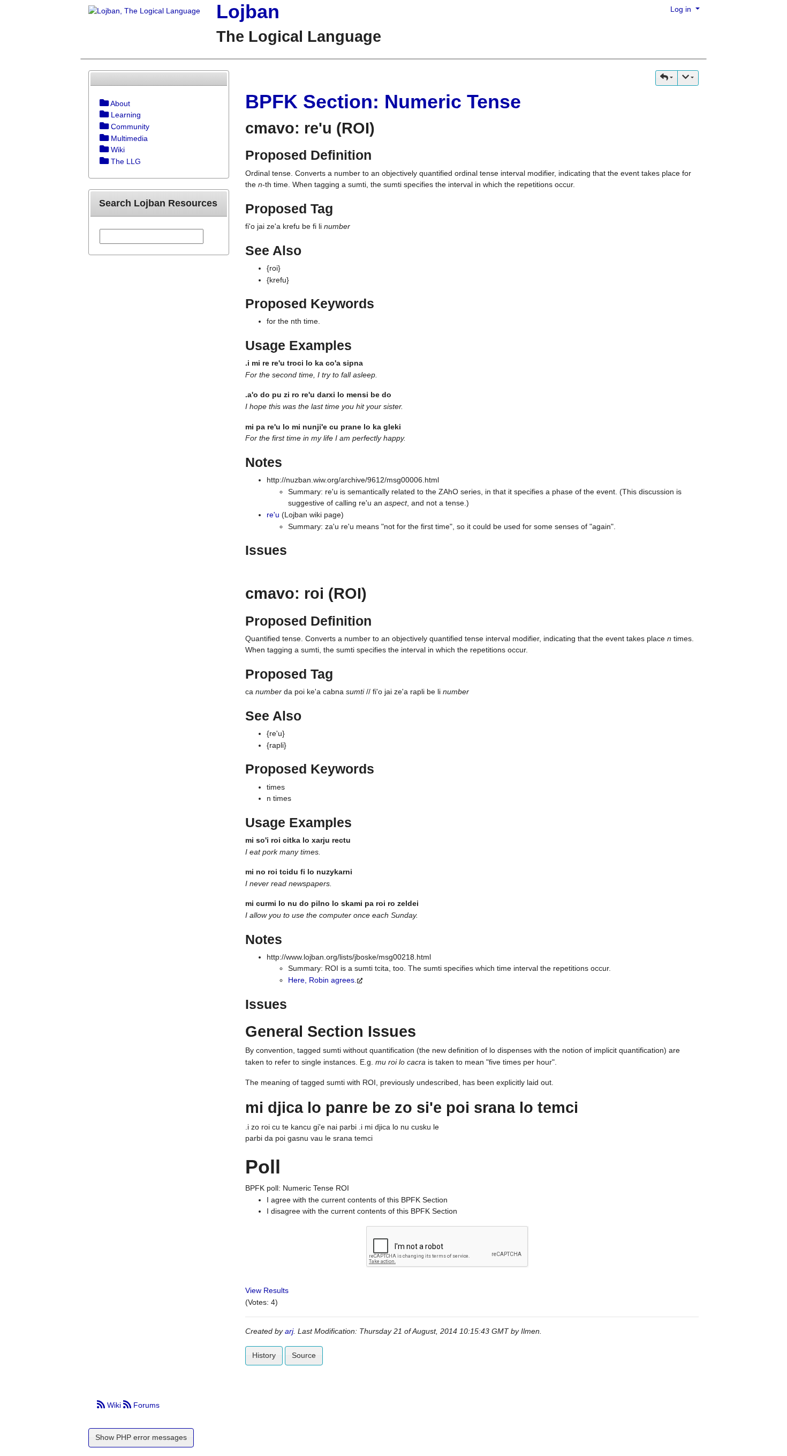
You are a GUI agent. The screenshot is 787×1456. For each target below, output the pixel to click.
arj (289, 1331)
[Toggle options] (104, 103)
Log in (681, 9)
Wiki (114, 1405)
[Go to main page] (140, 12)
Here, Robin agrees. (322, 980)
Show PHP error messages (141, 1437)
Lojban (247, 12)
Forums (145, 1405)
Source (304, 1355)
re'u (273, 514)
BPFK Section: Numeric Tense (383, 102)
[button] (666, 78)
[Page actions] (688, 78)
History (264, 1355)
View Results (267, 1290)
